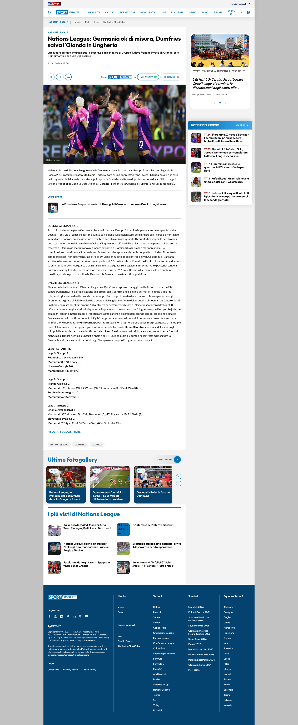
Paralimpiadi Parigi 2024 (201, 659)
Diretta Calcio (125, 641)
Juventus (228, 648)
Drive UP (157, 710)
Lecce (227, 658)
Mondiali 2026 (196, 607)
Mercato (157, 612)
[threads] (80, 616)
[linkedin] (74, 616)
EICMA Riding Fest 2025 (201, 654)
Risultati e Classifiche (129, 646)
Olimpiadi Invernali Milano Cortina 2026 (199, 632)
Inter (226, 643)
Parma (227, 679)
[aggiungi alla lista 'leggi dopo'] (59, 77)
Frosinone (229, 632)
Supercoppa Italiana (164, 653)
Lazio (226, 653)
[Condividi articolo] (51, 77)
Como (227, 622)
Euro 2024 (194, 670)
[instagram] (55, 616)
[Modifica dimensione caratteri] (68, 77)
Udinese (228, 700)
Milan (227, 663)
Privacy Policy (70, 669)
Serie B (157, 622)
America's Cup (160, 684)
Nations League (161, 689)
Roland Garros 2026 (199, 612)
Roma (227, 684)
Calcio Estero (160, 648)
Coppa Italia (159, 627)
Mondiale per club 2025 (200, 649)
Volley (156, 705)
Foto (120, 612)
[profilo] (248, 12)
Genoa (227, 638)
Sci (154, 700)
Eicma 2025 (194, 644)
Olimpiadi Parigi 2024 (199, 664)
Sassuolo (228, 689)
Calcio (156, 607)
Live (120, 635)
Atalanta (228, 607)
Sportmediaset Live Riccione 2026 (198, 619)
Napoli (227, 674)
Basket (156, 679)
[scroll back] (178, 476)
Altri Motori (159, 674)
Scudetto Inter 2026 (199, 625)
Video (121, 607)
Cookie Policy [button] (89, 669)
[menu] (49, 12)
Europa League (161, 638)
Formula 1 (158, 658)
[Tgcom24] (54, 4)
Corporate (53, 669)
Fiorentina (229, 627)
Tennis (156, 694)
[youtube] (86, 616)
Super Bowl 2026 (197, 639)
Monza (227, 669)
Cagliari (228, 617)
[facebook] (49, 616)
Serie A (157, 617)
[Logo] (68, 12)
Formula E (158, 663)
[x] (68, 616)
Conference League (163, 643)
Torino (227, 694)
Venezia (228, 705)
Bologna (228, 612)
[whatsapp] (61, 616)
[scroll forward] (178, 483)
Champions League (163, 632)
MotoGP (157, 669)
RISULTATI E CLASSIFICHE (64, 431)
